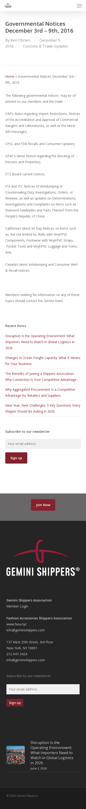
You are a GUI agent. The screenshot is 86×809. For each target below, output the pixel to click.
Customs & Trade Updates (45, 46)
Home (9, 76)
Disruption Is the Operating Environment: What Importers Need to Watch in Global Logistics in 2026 (40, 342)
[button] (79, 5)
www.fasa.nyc (16, 624)
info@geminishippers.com (25, 630)
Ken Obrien (20, 40)
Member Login (17, 606)
